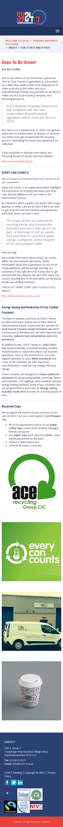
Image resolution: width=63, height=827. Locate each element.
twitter (13, 782)
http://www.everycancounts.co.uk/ (21, 296)
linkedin (20, 782)
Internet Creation (40, 821)
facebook (7, 782)
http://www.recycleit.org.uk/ (17, 161)
